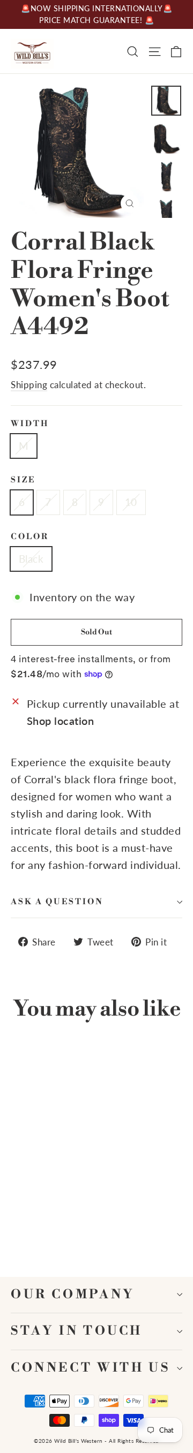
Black (31, 559)
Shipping (29, 384)
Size (23, 480)
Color (30, 537)
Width (30, 424)
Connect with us (90, 1368)
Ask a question (57, 902)
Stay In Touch (77, 1331)
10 (131, 502)
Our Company (73, 1295)
